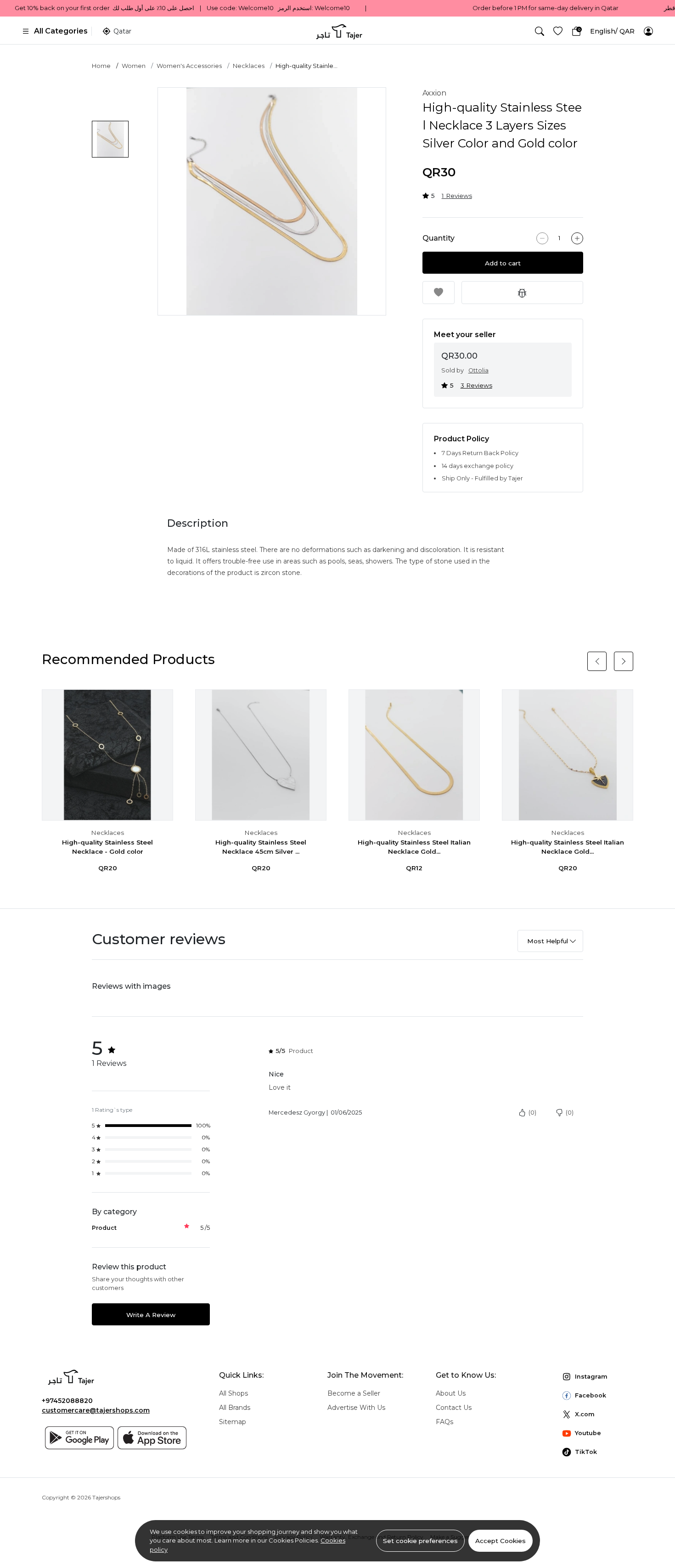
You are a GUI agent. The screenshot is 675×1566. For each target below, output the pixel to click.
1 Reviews (457, 195)
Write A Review (150, 1314)
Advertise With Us (356, 1407)
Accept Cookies (500, 1540)
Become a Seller (353, 1393)
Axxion (434, 93)
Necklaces (248, 65)
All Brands (234, 1407)
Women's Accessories (189, 65)
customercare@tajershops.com (96, 1410)
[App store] (152, 1437)
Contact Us (454, 1407)
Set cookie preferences (420, 1540)
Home (101, 65)
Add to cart (503, 263)
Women (134, 65)
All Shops (233, 1393)
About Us (451, 1393)
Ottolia (478, 370)
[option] (272, 201)
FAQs (444, 1422)
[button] (539, 31)
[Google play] (79, 1437)
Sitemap (232, 1422)
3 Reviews (476, 385)
